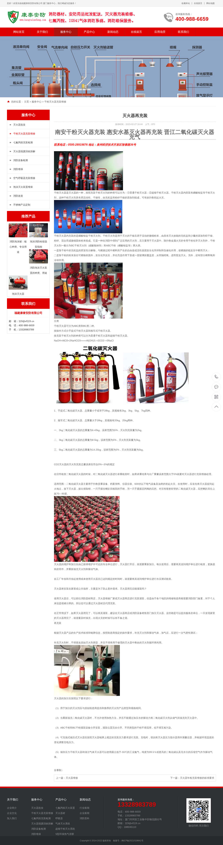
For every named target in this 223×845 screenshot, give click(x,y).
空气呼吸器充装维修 (24, 178)
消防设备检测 (20, 160)
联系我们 (183, 31)
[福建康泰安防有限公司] (72, 17)
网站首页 (18, 31)
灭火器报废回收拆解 (24, 151)
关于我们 (42, 31)
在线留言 (198, 3)
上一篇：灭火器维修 (67, 777)
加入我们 (12, 818)
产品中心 (89, 31)
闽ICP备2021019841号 (132, 840)
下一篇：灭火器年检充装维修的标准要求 (192, 777)
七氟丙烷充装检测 (23, 142)
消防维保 (18, 169)
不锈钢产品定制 (21, 204)
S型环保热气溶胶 (64, 834)
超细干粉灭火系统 (65, 829)
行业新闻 (84, 808)
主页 (26, 101)
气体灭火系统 (62, 823)
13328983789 (216, 377)
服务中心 (65, 31)
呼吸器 (59, 818)
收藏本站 (186, 3)
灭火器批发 (19, 124)
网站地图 (210, 3)
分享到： (59, 770)
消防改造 (18, 195)
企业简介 (12, 808)
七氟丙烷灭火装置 (65, 808)
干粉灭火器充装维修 (55, 101)
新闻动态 (112, 31)
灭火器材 (60, 813)
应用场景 (160, 31)
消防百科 (84, 818)
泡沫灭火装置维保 (23, 187)
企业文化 (12, 813)
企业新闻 (84, 813)
